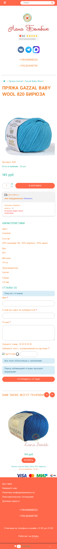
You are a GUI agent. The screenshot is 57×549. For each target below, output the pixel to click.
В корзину (35, 185)
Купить (28, 460)
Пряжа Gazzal (16, 81)
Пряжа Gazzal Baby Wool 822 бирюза (28, 466)
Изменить (28, 198)
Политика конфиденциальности (18, 492)
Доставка (7, 484)
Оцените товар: (10, 344)
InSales (35, 536)
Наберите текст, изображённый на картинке (25, 348)
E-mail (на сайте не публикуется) (19, 310)
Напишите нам (9, 488)
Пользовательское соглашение (18, 496)
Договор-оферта (11, 501)
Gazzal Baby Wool (33, 81)
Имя (4, 297)
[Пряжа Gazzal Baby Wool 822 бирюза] (28, 426)
